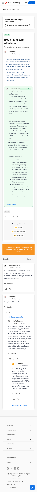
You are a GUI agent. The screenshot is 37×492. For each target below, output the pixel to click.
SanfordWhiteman (16, 89)
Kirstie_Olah (12, 51)
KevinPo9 (20, 363)
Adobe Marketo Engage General (11, 9)
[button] (10, 47)
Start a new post (20, 249)
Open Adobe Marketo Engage (18, 25)
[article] (18, 277)
